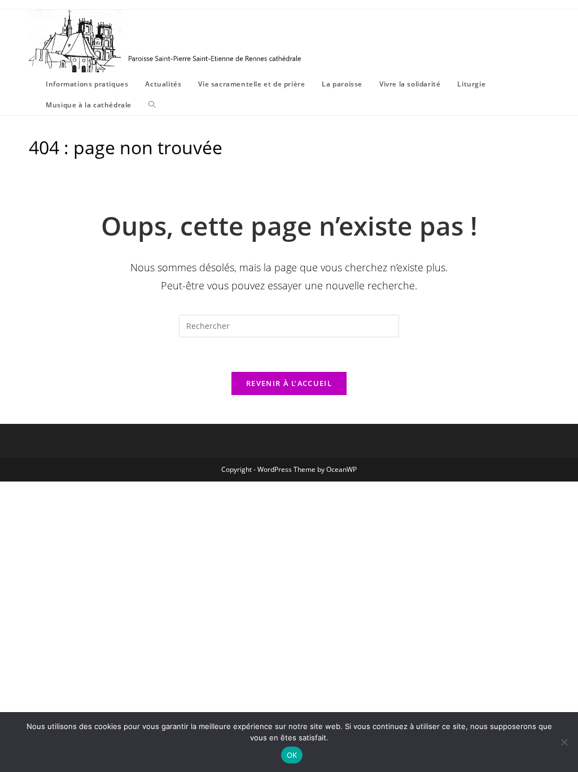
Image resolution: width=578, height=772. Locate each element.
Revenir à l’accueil (289, 383)
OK (292, 755)
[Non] (564, 742)
